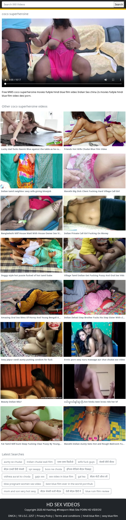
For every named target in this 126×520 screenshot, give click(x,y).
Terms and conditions (67, 516)
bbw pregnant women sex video (22, 484)
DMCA (12, 516)
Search (119, 4)
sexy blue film (110, 516)
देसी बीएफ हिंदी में (73, 491)
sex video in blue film (61, 476)
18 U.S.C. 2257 (26, 516)
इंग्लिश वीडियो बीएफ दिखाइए (79, 469)
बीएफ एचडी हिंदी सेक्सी (14, 469)
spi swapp (34, 469)
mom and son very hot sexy (20, 491)
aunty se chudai (13, 461)
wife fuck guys (86, 461)
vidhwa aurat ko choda (17, 476)
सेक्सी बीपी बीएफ (106, 461)
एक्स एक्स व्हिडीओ (65, 461)
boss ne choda (53, 469)
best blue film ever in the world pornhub (69, 484)
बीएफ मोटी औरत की (99, 476)
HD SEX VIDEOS (63, 504)
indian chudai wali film (40, 461)
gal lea (81, 476)
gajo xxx (39, 476)
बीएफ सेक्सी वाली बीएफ (50, 491)
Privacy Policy (44, 516)
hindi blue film (91, 516)
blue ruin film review (97, 491)
